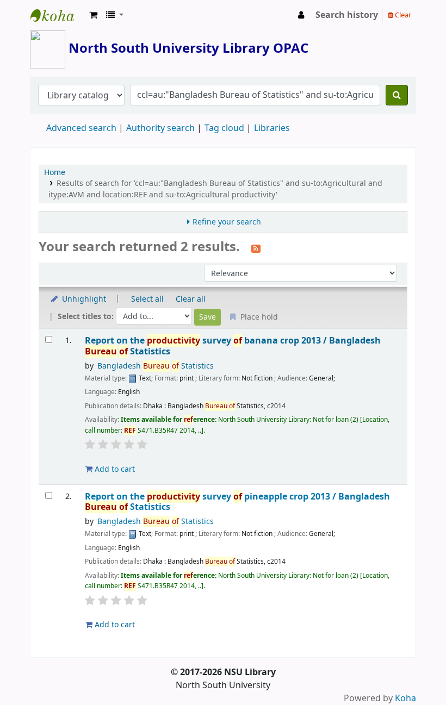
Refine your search (227, 222)
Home (54, 172)
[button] (93, 15)
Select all (147, 299)
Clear (402, 15)
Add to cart (113, 469)
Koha (405, 698)
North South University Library (57, 15)
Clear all (191, 299)
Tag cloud (224, 128)
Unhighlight (83, 299)
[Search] (397, 95)
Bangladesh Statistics (155, 366)
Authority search (160, 128)
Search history (346, 15)
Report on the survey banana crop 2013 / (233, 346)
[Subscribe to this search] (256, 248)
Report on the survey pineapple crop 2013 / (237, 502)
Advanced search (81, 128)
